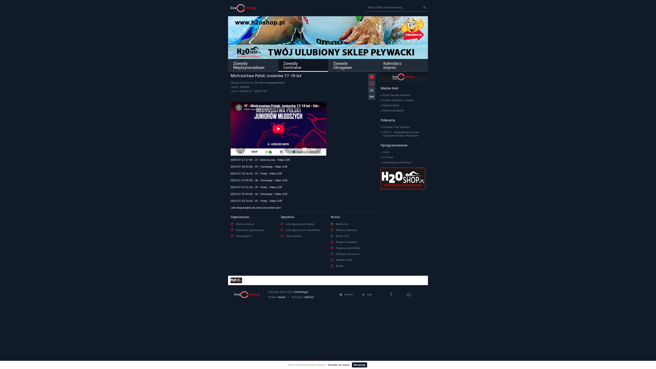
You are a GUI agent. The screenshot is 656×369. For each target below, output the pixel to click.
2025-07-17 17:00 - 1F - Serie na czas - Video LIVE (260, 160)
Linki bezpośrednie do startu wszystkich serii (256, 208)
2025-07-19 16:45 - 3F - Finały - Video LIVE (256, 187)
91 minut (388, 157)
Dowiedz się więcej (338, 365)
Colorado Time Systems (396, 127)
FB (392, 294)
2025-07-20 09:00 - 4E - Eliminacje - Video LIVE (259, 194)
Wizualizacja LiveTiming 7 (397, 162)
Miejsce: (235, 87)
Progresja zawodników (348, 248)
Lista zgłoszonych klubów (300, 224)
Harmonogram (244, 236)
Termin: (234, 91)
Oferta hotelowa (245, 224)
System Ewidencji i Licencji (398, 100)
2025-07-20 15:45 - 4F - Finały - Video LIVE (256, 201)
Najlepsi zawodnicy (347, 242)
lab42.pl (309, 297)
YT (408, 294)
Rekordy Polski (344, 260)
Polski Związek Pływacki (396, 95)
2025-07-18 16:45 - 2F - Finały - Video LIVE (256, 173)
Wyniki (339, 266)
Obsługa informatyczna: (242, 83)
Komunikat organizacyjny (250, 230)
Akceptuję (359, 365)
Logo (243, 8)
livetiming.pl (301, 292)
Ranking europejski (393, 110)
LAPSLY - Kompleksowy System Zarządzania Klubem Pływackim (401, 134)
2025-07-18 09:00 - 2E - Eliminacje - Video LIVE (259, 167)
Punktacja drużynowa (347, 254)
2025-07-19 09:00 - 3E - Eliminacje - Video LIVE (259, 180)
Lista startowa (294, 236)
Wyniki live (342, 224)
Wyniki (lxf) (342, 236)
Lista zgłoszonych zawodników (303, 230)
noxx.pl (281, 297)
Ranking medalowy (346, 230)
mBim (386, 152)
